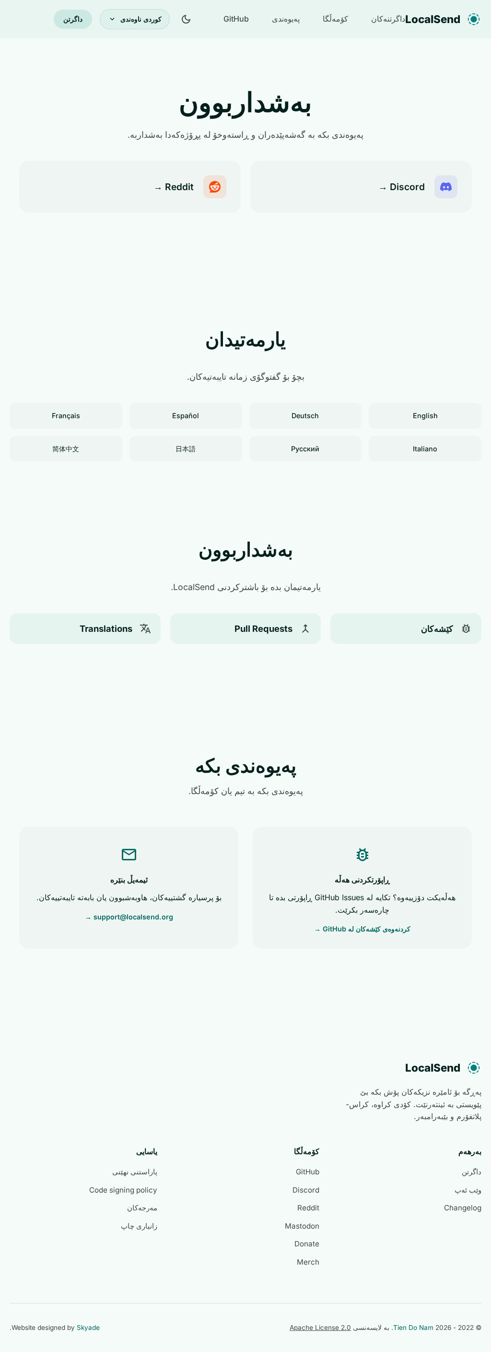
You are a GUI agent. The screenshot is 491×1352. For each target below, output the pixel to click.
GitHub (236, 19)
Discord (305, 1190)
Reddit (308, 1207)
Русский (305, 449)
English (425, 415)
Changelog (462, 1207)
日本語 (185, 449)
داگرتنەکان (388, 19)
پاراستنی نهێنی (134, 1171)
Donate (306, 1243)
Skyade (88, 1327)
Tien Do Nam (413, 1327)
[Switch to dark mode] (186, 19)
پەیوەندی (286, 19)
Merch (308, 1262)
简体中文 (65, 449)
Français (66, 415)
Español (185, 415)
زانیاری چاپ (139, 1226)
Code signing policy (123, 1190)
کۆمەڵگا (335, 19)
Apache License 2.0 (320, 1327)
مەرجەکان (142, 1207)
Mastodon (302, 1226)
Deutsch (305, 415)
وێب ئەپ (468, 1190)
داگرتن (72, 19)
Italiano (425, 449)
